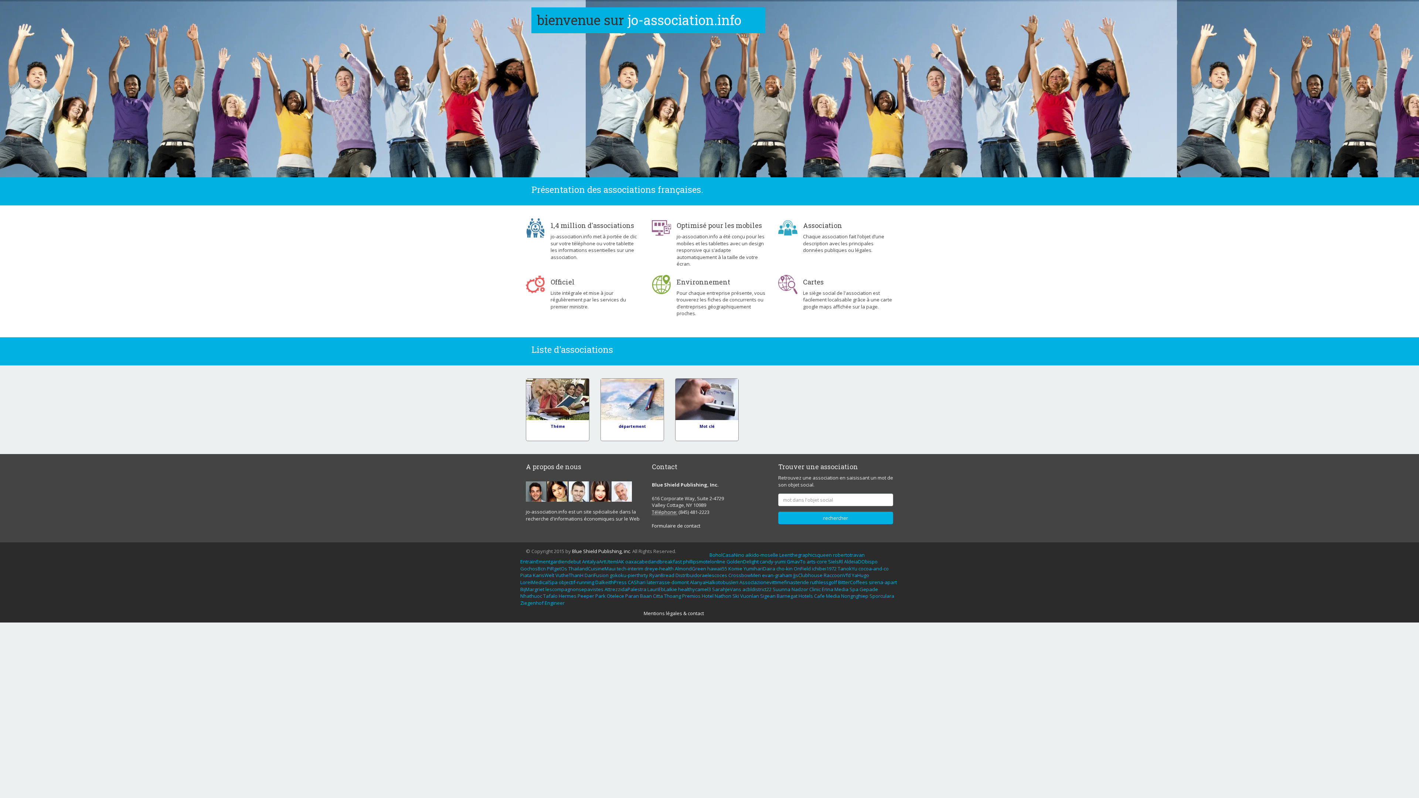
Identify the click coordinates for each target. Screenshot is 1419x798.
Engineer (555, 603)
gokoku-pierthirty (629, 575)
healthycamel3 (694, 589)
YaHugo (860, 575)
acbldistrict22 (757, 589)
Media (841, 589)
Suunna (781, 589)
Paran (632, 596)
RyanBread (661, 575)
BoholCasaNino (727, 555)
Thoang (672, 596)
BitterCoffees (853, 582)
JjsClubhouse (808, 575)
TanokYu (847, 568)
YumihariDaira (759, 568)
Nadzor (800, 589)
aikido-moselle (761, 555)
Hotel (708, 596)
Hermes (567, 596)
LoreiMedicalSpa (539, 582)
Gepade (869, 589)
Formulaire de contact (676, 525)
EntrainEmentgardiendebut (550, 561)
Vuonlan (749, 596)
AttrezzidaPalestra (625, 589)
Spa (854, 589)
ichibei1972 (824, 568)
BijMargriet (532, 589)
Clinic (815, 589)
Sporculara (882, 596)
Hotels (806, 596)
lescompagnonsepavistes (574, 589)
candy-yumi (773, 561)
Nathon (723, 596)
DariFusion (597, 575)
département (632, 426)
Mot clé (707, 426)
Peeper (586, 596)
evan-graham (777, 575)
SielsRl (835, 561)
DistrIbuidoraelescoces (701, 575)
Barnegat (787, 596)
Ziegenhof (532, 603)
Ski (735, 596)
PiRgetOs (557, 568)
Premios (691, 596)
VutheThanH (569, 575)
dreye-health (659, 568)
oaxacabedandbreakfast (653, 561)
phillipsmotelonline (704, 561)
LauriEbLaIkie (662, 589)
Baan (646, 596)
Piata (526, 575)
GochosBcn (533, 568)
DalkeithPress (611, 582)
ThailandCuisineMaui (592, 568)
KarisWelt (543, 575)
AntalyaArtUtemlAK (603, 561)
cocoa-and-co (873, 568)
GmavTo (796, 561)
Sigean (768, 596)
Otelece (615, 596)
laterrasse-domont (668, 582)
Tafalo (550, 596)
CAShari (637, 582)
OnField (802, 568)
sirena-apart (883, 582)
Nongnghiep (854, 596)
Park (600, 596)
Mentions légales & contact (674, 613)
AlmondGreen (690, 568)
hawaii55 (717, 568)
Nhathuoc (531, 596)
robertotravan (849, 555)
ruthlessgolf (823, 582)
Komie (735, 568)
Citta (658, 596)
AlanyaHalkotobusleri (714, 582)
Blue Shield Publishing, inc (601, 551)
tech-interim (630, 568)
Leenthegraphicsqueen (805, 555)
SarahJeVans (726, 589)
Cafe (819, 596)
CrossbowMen (744, 575)
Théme (558, 426)
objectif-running (576, 582)
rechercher (835, 518)
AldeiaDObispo (861, 561)
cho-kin (784, 568)
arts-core (817, 561)
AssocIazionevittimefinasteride (774, 582)
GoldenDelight (742, 561)
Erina (827, 589)
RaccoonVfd (837, 575)
